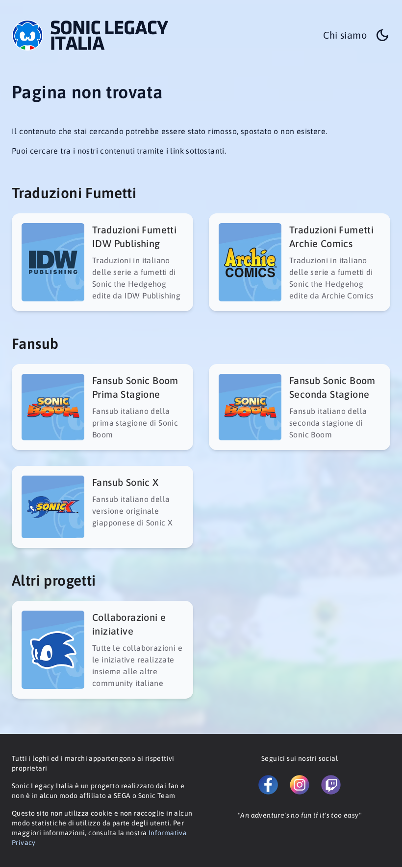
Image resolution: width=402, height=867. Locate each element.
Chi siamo (345, 35)
